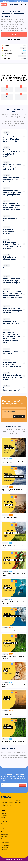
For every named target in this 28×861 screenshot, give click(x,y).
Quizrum (3, 817)
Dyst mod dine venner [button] (14, 40)
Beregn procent (5, 834)
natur (25, 45)
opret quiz (3, 4)
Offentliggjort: (6, 58)
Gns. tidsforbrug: (7, 53)
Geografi (3, 828)
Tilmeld (22, 785)
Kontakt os (3, 813)
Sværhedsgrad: (6, 50)
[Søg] (22, 4)
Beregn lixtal (4, 836)
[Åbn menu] (25, 4)
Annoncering (4, 815)
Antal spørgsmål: (7, 48)
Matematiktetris (5, 847)
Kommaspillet (4, 849)
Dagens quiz (6, 1)
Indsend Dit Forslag (19, 416)
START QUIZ (14, 34)
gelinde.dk (19, 859)
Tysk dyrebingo (5, 845)
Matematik (3, 826)
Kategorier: (5, 45)
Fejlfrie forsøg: (6, 55)
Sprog (2, 824)
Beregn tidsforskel (5, 838)
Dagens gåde (20, 1)
